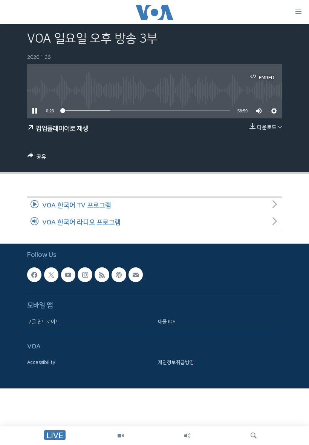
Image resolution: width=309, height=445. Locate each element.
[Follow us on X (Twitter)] (51, 274)
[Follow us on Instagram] (85, 274)
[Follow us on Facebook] (34, 274)
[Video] (120, 435)
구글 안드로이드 (43, 321)
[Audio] (187, 435)
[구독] (135, 274)
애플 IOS (167, 321)
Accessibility (41, 362)
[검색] (253, 435)
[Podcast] (119, 274)
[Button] (37, 158)
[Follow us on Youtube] (68, 274)
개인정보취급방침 (176, 362)
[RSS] (102, 274)
